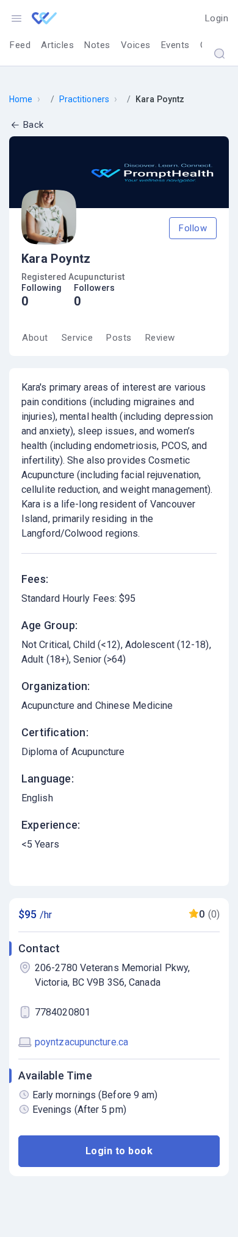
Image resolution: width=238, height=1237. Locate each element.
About (35, 337)
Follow (193, 228)
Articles (57, 45)
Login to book (119, 1151)
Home (20, 99)
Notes (97, 45)
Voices (136, 45)
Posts (119, 337)
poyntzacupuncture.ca (81, 1042)
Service (77, 337)
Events (175, 45)
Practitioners (84, 99)
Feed (20, 45)
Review (160, 337)
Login (217, 18)
